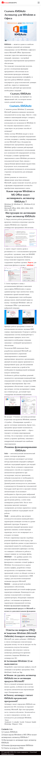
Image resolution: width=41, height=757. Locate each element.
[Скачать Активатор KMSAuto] (9, 2)
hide (11, 729)
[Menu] (39, 3)
